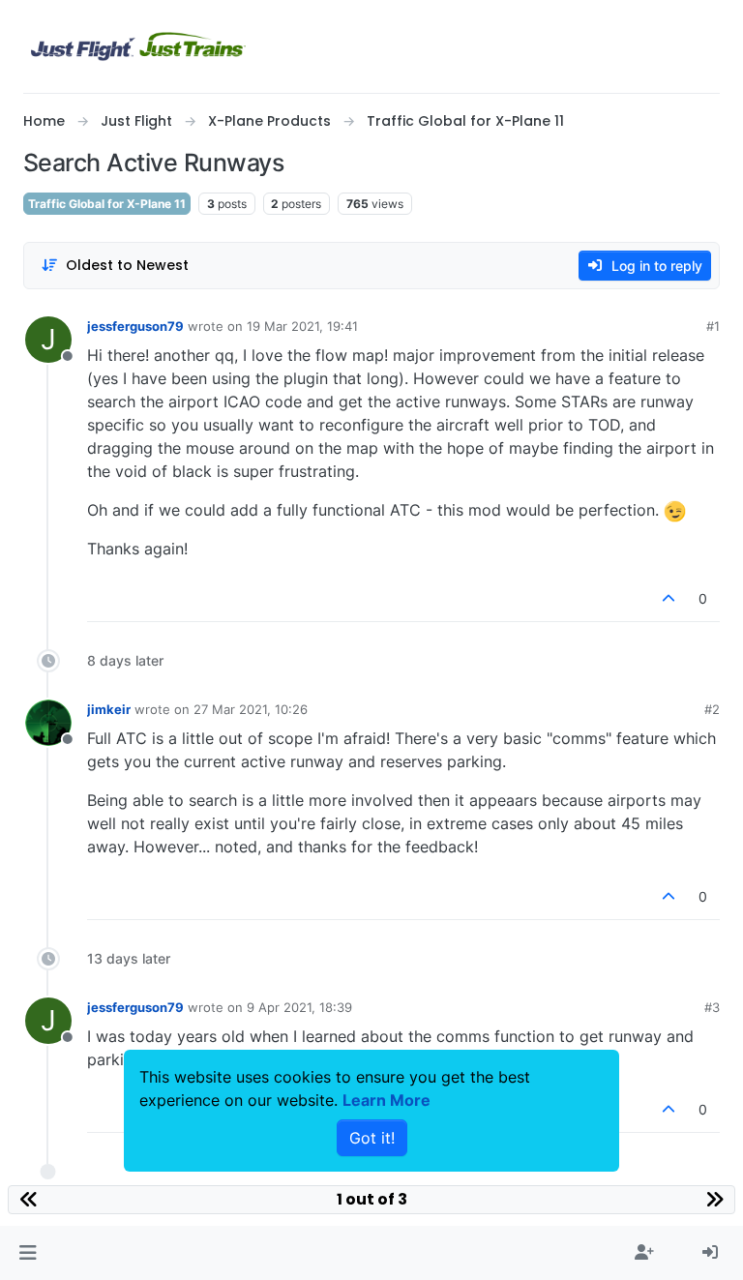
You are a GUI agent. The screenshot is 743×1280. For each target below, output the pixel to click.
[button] (27, 1253)
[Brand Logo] (138, 46)
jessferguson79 (135, 326)
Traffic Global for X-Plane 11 (107, 203)
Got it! (372, 1137)
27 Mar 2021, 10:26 (250, 709)
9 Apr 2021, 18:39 (299, 1007)
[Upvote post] (669, 598)
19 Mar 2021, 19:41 (302, 326)
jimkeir (109, 709)
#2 (712, 709)
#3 (712, 1007)
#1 (713, 326)
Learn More (386, 1100)
